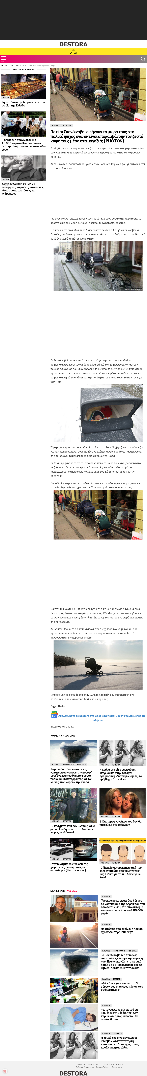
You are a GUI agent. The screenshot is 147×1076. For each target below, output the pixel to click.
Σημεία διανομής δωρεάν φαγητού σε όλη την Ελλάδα (23, 104)
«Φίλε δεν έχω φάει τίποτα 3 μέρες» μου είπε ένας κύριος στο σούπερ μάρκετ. (122, 986)
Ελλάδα (106, 979)
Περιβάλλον (68, 764)
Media (6, 97)
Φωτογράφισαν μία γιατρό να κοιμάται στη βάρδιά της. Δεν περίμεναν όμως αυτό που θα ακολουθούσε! (119, 1014)
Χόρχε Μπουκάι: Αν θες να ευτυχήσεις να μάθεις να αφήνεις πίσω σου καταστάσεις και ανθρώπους (22, 189)
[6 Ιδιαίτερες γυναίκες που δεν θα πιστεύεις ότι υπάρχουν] (122, 803)
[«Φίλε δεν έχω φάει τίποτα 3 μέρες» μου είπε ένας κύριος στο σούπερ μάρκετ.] (74, 990)
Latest (73, 53)
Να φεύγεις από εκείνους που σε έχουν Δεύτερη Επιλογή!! (122, 930)
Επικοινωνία (117, 1067)
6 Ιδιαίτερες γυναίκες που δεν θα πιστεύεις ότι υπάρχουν (120, 823)
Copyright (80, 1064)
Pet (4, 135)
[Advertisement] (73, 20)
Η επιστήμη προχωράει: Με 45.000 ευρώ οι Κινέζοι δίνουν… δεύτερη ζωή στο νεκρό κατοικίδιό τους (23, 145)
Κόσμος (56, 726)
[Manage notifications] (5, 1071)
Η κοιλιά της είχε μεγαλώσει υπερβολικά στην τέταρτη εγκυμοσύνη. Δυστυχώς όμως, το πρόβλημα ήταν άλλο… (120, 774)
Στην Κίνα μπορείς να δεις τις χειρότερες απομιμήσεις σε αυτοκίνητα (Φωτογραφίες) (69, 867)
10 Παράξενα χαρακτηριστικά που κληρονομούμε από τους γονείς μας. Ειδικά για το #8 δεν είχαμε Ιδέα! (120, 872)
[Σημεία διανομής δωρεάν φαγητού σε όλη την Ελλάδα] (23, 86)
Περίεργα (69, 726)
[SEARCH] (143, 59)
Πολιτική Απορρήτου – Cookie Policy (92, 1067)
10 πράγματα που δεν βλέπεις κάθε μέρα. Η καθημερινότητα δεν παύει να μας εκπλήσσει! (72, 829)
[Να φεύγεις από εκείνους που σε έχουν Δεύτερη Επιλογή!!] (74, 935)
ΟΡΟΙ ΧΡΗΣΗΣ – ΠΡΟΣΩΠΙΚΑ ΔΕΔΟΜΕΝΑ (105, 1064)
